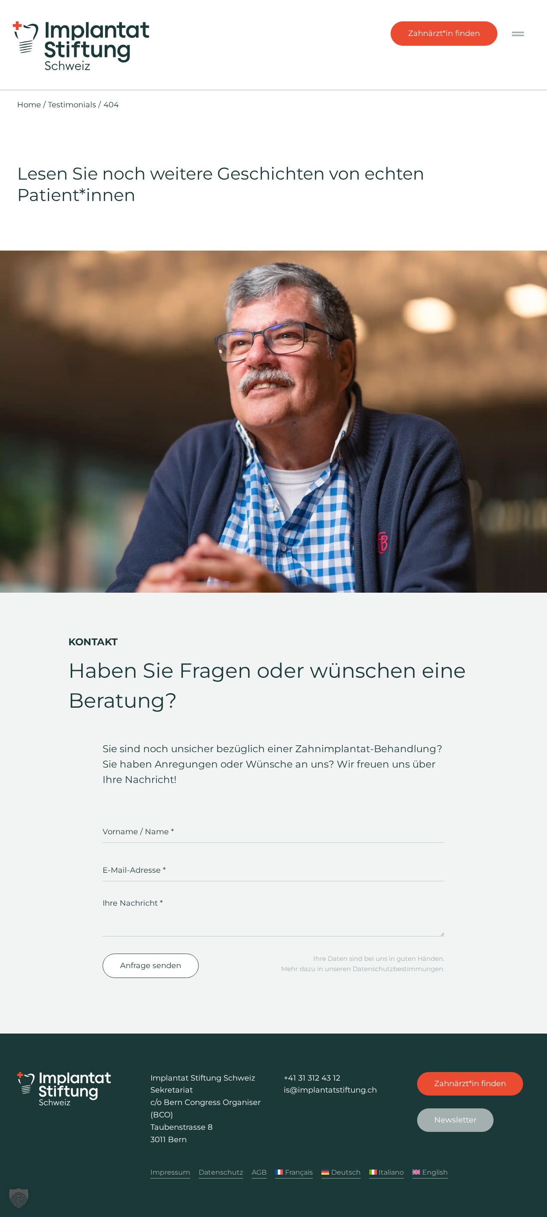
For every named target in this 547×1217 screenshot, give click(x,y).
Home (29, 104)
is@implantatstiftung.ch (330, 1090)
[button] (19, 1198)
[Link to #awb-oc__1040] (518, 34)
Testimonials (72, 104)
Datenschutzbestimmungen (398, 969)
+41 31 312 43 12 (312, 1078)
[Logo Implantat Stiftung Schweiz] (81, 25)
